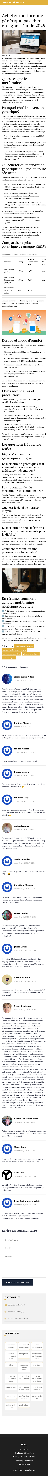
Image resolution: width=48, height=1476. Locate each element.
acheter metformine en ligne (14, 650)
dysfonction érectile (24, 1397)
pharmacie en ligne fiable (24, 1367)
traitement (11, 1396)
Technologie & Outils (18, 1318)
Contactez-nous (24, 1464)
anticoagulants (37, 1397)
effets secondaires (37, 1346)
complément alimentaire (37, 1388)
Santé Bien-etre (16, 1305)
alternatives (11, 1387)
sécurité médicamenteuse (11, 1356)
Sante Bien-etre (16, 1311)
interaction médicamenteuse (11, 1378)
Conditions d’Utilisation (24, 1453)
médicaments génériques (24, 1346)
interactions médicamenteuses (37, 1356)
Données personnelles (24, 1460)
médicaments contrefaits (24, 1388)
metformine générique (24, 646)
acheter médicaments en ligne (37, 1378)
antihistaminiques (11, 1406)
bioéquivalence (24, 1354)
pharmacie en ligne (30, 654)
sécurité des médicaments (24, 1378)
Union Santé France (13, 2)
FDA (11, 1365)
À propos (24, 1449)
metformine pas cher (11, 654)
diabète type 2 (8, 658)
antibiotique (24, 1405)
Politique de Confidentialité (24, 1457)
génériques (37, 1365)
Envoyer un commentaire (17, 1282)
